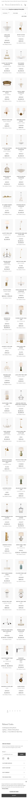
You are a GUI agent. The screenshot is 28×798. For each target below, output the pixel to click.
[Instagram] (3, 758)
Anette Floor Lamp (21, 261)
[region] (14, 788)
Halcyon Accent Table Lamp (7, 658)
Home (3, 9)
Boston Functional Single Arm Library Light (7, 461)
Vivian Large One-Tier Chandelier (21, 290)
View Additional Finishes (7, 44)
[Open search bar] (22, 5)
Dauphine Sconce (7, 488)
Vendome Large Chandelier (7, 375)
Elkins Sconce (21, 686)
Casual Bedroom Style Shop (15, 731)
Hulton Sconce (7, 289)
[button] (25, 5)
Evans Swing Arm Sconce (21, 347)
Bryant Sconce (21, 34)
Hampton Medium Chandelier (21, 177)
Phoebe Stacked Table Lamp (21, 318)
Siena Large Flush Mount (7, 92)
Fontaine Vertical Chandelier (21, 205)
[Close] (26, 781)
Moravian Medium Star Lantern (7, 517)
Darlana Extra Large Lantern (21, 517)
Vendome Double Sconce (21, 120)
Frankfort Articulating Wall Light (21, 659)
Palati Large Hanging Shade (7, 573)
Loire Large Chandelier (7, 35)
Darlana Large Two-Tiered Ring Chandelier (21, 403)
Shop (7, 9)
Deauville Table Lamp (21, 459)
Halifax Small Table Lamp (7, 403)
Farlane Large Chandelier (7, 262)
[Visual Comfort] (12, 5)
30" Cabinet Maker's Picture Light (7, 205)
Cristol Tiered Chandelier (21, 92)
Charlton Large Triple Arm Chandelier (7, 630)
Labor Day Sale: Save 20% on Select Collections (14, 1)
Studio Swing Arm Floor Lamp (21, 432)
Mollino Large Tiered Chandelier (21, 148)
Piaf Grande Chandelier (21, 63)
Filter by (5, 13)
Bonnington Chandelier (7, 318)
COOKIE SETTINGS (14, 791)
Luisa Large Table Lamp (21, 374)
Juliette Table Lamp (7, 233)
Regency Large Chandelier (21, 630)
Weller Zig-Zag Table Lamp (21, 488)
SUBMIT (21, 754)
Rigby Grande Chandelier (7, 432)
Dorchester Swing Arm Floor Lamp (21, 233)
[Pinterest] (8, 758)
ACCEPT (14, 795)
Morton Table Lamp (21, 601)
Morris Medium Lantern (7, 177)
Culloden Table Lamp (21, 573)
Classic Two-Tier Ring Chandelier (7, 63)
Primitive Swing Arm (7, 119)
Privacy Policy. (5, 788)
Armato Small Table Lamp (21, 545)
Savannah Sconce (7, 544)
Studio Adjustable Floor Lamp (7, 148)
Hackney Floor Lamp (7, 346)
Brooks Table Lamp (7, 601)
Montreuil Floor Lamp (7, 686)
